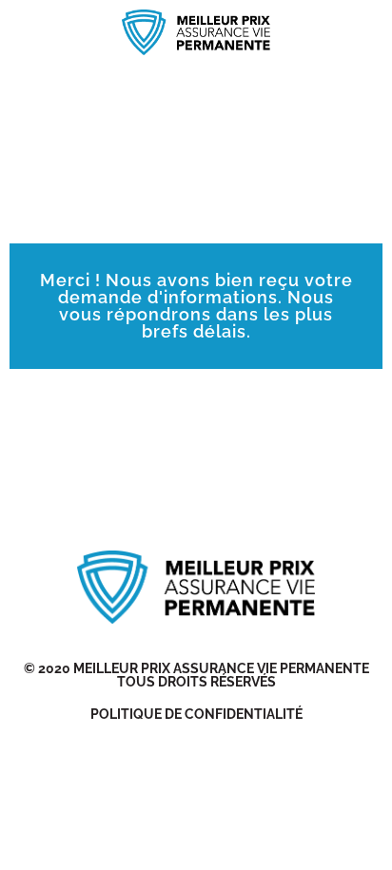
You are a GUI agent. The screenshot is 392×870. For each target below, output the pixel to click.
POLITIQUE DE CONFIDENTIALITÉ (196, 714)
